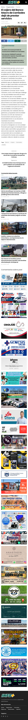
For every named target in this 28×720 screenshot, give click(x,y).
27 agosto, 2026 (5, 196)
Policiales (5, 232)
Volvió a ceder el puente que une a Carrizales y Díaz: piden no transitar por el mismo (13, 62)
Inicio (3, 7)
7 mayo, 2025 (4, 21)
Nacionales (11, 708)
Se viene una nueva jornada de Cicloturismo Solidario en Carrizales (13, 50)
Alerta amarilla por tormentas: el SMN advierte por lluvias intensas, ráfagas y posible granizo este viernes (13, 192)
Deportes (3, 708)
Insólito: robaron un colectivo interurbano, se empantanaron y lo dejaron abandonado (12, 237)
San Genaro (5, 255)
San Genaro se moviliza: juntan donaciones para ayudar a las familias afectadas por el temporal (13, 259)
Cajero (12, 142)
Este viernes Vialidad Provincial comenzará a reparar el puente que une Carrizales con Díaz (13, 56)
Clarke (18, 7)
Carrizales (19, 142)
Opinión (18, 708)
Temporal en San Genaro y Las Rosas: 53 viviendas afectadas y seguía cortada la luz (14, 214)
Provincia (5, 187)
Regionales (10, 7)
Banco (7, 142)
